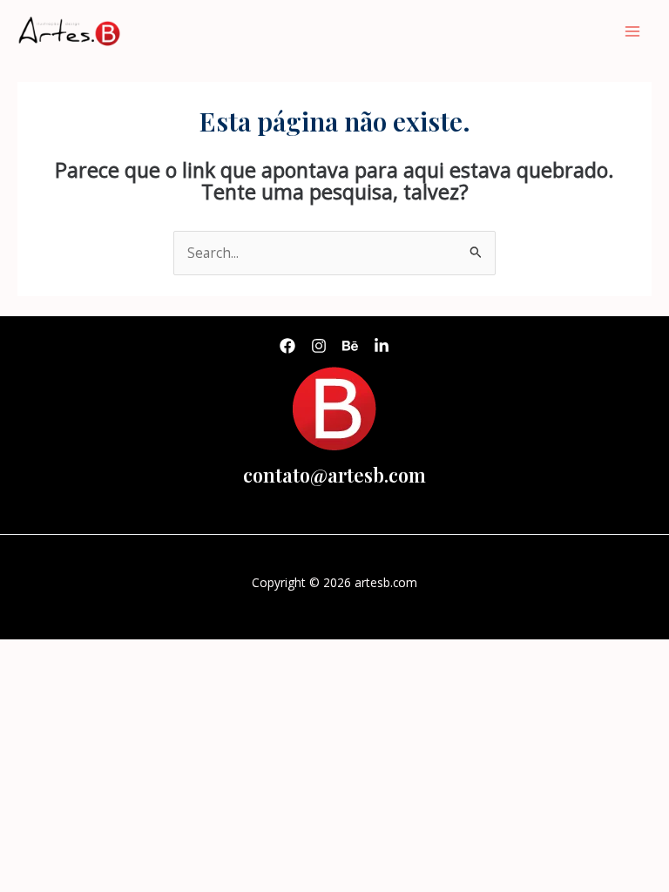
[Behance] (350, 346)
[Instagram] (319, 346)
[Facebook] (287, 346)
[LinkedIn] (381, 346)
